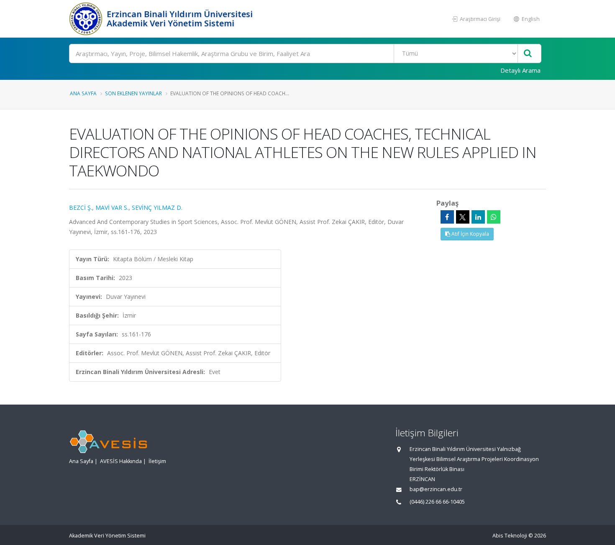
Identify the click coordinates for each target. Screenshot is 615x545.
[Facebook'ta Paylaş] (447, 217)
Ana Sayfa (83, 93)
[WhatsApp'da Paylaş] (493, 217)
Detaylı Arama (520, 70)
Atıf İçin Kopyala (469, 233)
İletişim (157, 461)
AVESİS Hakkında (121, 461)
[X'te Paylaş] (462, 217)
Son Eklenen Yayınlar (133, 93)
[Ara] (527, 53)
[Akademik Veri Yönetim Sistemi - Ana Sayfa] (87, 19)
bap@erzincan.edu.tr (436, 489)
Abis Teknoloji (509, 535)
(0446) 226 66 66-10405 (437, 501)
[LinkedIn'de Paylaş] (478, 217)
